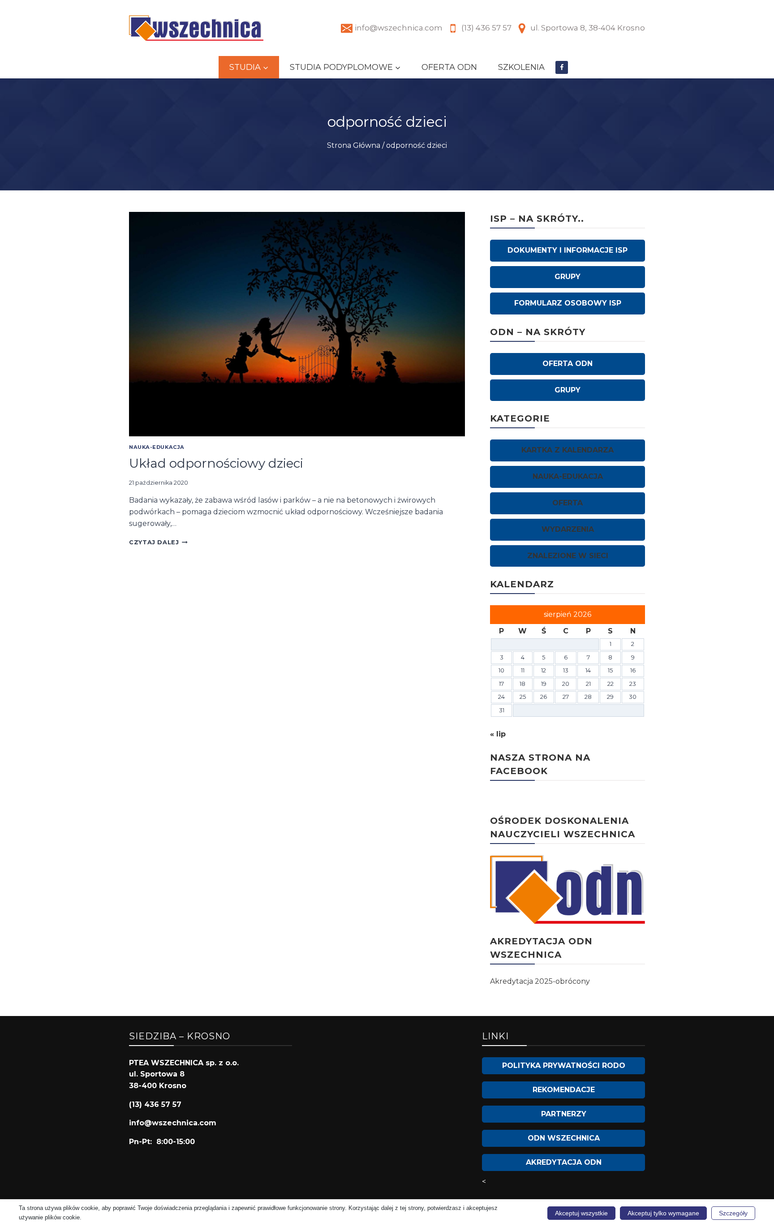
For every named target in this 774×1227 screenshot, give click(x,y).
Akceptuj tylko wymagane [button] (663, 1213)
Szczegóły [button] (733, 1213)
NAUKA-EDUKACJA (157, 447)
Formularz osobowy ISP (567, 303)
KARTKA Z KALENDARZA (567, 450)
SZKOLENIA (521, 67)
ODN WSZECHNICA (564, 1138)
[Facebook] (561, 67)
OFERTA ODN (449, 67)
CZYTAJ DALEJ (158, 542)
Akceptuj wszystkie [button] (581, 1213)
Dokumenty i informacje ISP (567, 250)
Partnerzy (563, 1114)
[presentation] (297, 324)
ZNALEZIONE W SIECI (567, 555)
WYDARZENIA (568, 529)
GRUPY (567, 276)
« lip (498, 734)
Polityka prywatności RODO (563, 1065)
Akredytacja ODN (564, 1162)
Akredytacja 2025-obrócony (540, 981)
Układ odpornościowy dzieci (216, 463)
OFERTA (567, 503)
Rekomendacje (564, 1089)
